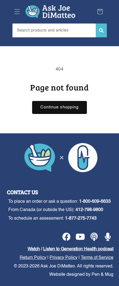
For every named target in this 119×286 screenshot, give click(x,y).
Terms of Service (97, 258)
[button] (17, 12)
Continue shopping (59, 107)
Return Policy (33, 258)
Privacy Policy (63, 258)
